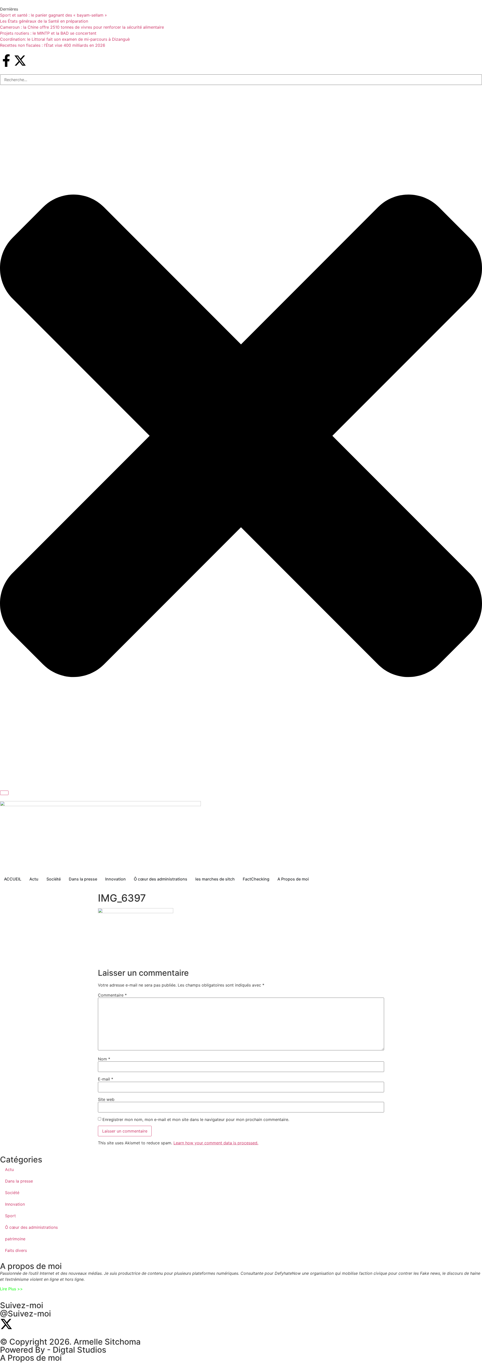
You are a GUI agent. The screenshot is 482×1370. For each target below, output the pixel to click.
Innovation (15, 1204)
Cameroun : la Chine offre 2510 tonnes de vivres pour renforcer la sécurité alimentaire (82, 27)
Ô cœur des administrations (31, 1227)
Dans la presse (19, 1181)
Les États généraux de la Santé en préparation (44, 21)
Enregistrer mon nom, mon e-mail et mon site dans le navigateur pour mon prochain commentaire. (195, 1119)
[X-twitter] (20, 60)
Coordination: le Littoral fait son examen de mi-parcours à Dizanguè (65, 39)
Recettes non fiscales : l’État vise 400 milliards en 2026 (52, 45)
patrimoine (15, 1238)
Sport (10, 1215)
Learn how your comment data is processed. (215, 1142)
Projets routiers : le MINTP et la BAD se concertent (48, 33)
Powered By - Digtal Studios (53, 1350)
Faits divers (16, 1250)
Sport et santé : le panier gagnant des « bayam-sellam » (53, 15)
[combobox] (241, 79)
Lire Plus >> (11, 1288)
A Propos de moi (31, 1358)
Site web (106, 1099)
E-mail (105, 1079)
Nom (104, 1059)
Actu (9, 1169)
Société (12, 1192)
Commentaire (112, 995)
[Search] (4, 793)
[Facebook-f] (6, 60)
